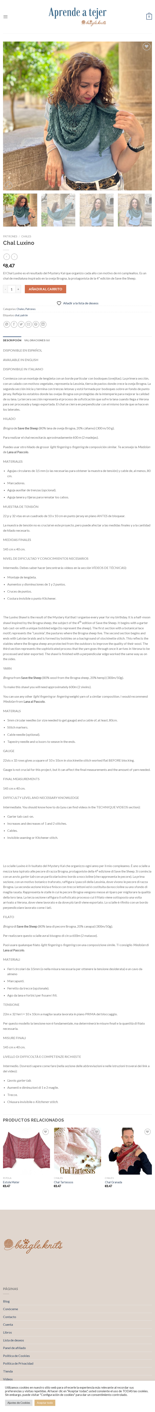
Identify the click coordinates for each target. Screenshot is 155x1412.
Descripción (12, 340)
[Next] (144, 116)
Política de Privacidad (18, 1363)
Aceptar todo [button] (45, 1402)
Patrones (10, 236)
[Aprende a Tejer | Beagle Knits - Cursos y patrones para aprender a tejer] (77, 16)
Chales (26, 236)
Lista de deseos (13, 1340)
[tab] (12, 340)
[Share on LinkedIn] (43, 324)
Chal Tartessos (63, 1182)
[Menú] (5, 17)
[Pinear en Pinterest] (35, 324)
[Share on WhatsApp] (6, 324)
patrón (24, 315)
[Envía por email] (28, 324)
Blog (6, 1301)
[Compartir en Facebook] (14, 324)
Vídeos (8, 1379)
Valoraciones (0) (37, 340)
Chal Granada (113, 1182)
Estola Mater (11, 1182)
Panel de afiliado (14, 1348)
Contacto (9, 1317)
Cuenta (8, 1324)
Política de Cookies (16, 1356)
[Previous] (11, 116)
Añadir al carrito (45, 289)
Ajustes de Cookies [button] (18, 1402)
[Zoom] (8, 185)
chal (17, 315)
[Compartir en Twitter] (21, 324)
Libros (7, 1332)
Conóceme (10, 1309)
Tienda (8, 1371)
